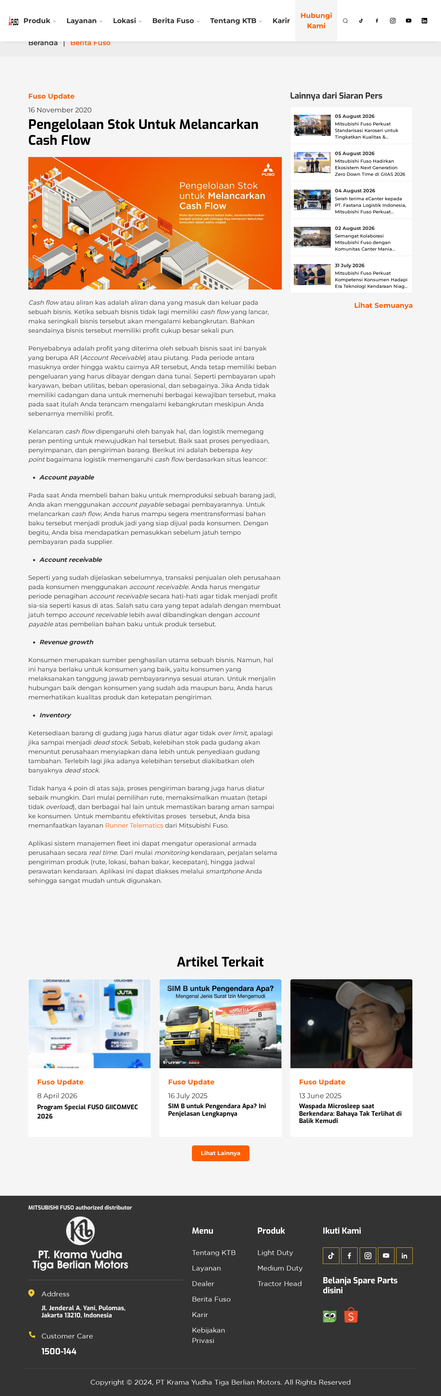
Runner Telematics (134, 825)
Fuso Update (51, 96)
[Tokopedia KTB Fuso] (333, 1314)
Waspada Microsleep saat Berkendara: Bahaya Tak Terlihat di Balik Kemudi (350, 1113)
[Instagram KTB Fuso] (393, 21)
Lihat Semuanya (383, 305)
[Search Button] (345, 21)
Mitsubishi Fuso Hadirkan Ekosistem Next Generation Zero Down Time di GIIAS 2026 (370, 167)
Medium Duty (280, 1268)
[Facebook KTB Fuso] (377, 21)
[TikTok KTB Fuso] (361, 21)
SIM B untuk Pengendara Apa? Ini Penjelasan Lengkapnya (217, 1110)
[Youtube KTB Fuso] (409, 21)
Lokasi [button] (124, 21)
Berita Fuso (211, 1299)
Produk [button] (36, 21)
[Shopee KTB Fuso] (353, 1314)
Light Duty (275, 1252)
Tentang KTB (214, 1252)
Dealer (203, 1283)
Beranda (43, 43)
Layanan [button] (81, 21)
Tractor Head (279, 1283)
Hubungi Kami (316, 20)
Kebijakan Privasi (208, 1335)
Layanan (206, 1268)
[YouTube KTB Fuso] (386, 1255)
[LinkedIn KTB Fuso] (424, 21)
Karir (281, 21)
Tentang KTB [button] (233, 21)
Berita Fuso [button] (173, 21)
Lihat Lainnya (220, 1153)
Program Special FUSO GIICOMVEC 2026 (87, 1112)
